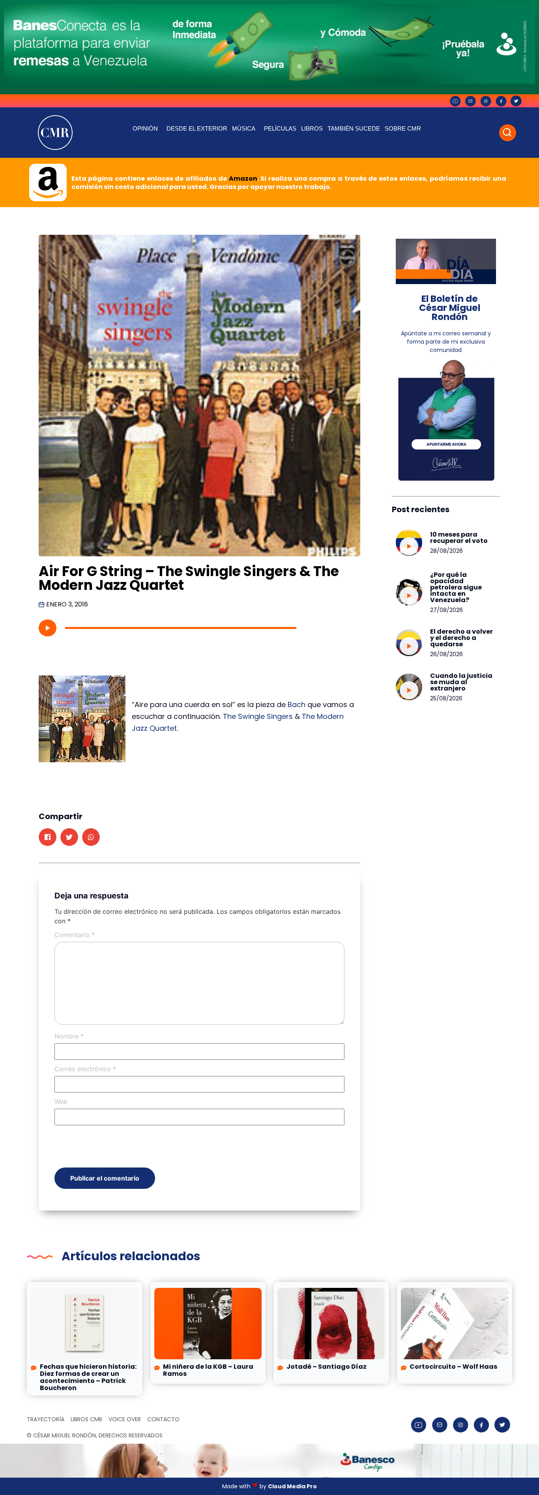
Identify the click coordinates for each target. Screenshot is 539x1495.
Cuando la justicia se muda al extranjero (461, 682)
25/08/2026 (446, 698)
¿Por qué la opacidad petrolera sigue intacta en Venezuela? (456, 587)
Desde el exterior (197, 128)
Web (60, 1101)
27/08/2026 (446, 610)
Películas (280, 128)
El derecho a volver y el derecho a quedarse (461, 638)
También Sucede (354, 128)
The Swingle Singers (258, 716)
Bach (296, 704)
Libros (312, 128)
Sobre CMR (403, 128)
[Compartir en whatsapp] (91, 837)
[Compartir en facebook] (47, 837)
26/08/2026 (446, 654)
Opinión (145, 128)
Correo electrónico (85, 1069)
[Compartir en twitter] (69, 837)
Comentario (74, 935)
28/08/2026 (446, 551)
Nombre (69, 1036)
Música (243, 128)
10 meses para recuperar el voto (459, 537)
